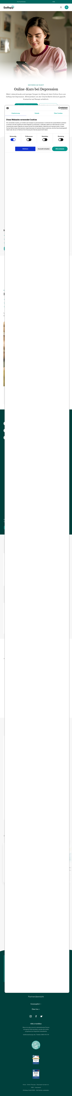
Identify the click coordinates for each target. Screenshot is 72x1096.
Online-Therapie (31, 1084)
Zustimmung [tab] (16, 113)
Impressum (38, 1087)
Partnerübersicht (36, 996)
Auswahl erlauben (44, 149)
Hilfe (53, 2)
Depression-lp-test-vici (43, 1084)
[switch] (29, 139)
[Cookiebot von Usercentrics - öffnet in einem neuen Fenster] (60, 108)
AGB (32, 1087)
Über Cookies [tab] (58, 113)
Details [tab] (37, 113)
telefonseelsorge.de (29, 1034)
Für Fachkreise (21, 2)
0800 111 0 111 (45, 1034)
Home (24, 1084)
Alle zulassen (60, 149)
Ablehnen (25, 148)
